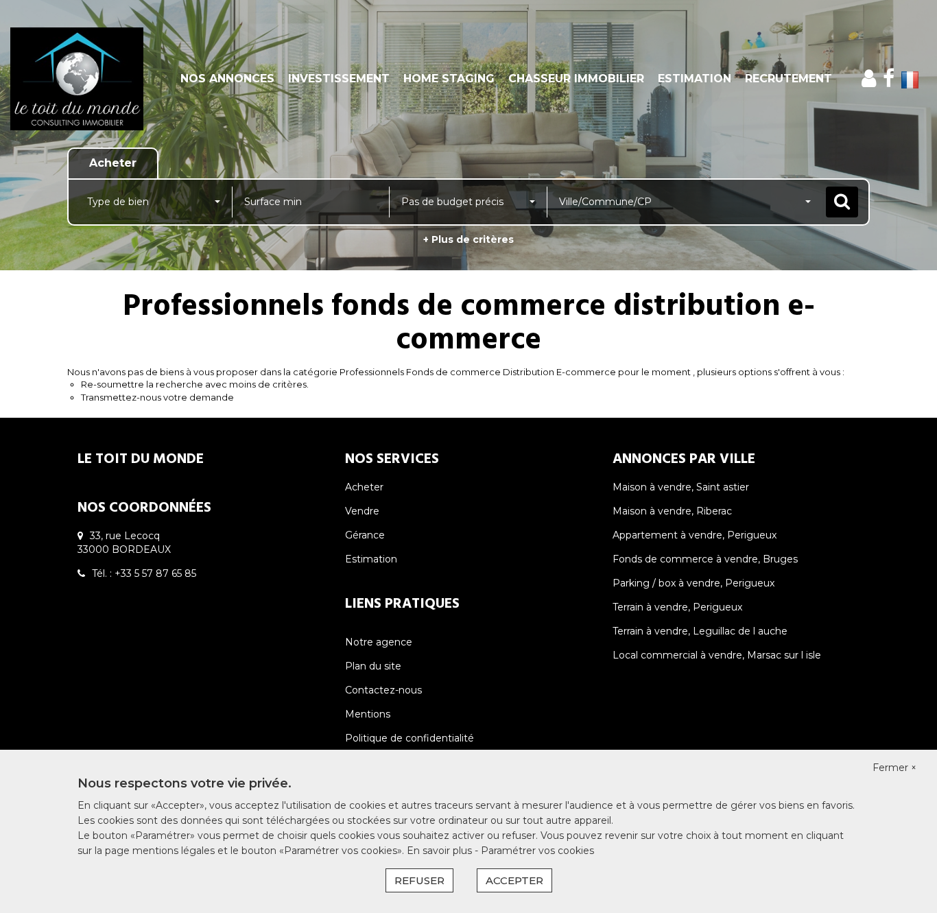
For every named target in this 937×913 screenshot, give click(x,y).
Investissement (339, 78)
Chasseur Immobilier (576, 78)
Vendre (362, 511)
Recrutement (788, 78)
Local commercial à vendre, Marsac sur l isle (717, 655)
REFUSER (419, 880)
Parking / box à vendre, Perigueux (693, 583)
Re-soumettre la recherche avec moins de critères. (195, 384)
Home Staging (449, 78)
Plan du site (373, 666)
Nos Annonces (227, 78)
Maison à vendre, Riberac (672, 511)
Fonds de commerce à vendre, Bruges (705, 559)
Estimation (694, 78)
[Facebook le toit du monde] (888, 78)
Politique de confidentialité (409, 738)
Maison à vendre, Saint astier (681, 487)
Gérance (365, 535)
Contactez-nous (383, 690)
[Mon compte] (869, 78)
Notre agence (378, 642)
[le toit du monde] (84, 78)
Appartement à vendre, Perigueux (694, 535)
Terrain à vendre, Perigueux (677, 607)
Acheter (364, 487)
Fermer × (894, 767)
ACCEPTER (514, 880)
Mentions (367, 714)
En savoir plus (441, 850)
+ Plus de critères (468, 239)
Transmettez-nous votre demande (157, 397)
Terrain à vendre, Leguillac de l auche (700, 631)
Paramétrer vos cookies (537, 850)
